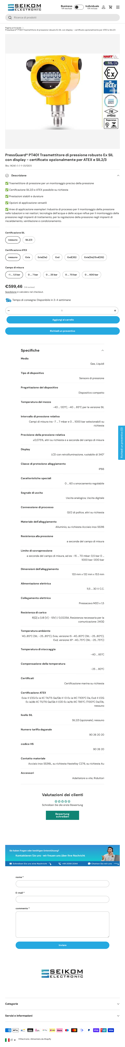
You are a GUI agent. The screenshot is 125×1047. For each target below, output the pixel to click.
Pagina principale (13, 28)
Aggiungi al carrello (63, 319)
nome (19, 877)
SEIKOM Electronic (21, 1039)
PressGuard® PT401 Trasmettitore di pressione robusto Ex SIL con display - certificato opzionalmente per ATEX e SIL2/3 (60, 30)
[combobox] (62, 17)
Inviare (62, 945)
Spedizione (11, 291)
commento (22, 908)
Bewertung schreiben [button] (62, 815)
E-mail (19, 892)
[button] (110, 7)
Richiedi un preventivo (62, 330)
